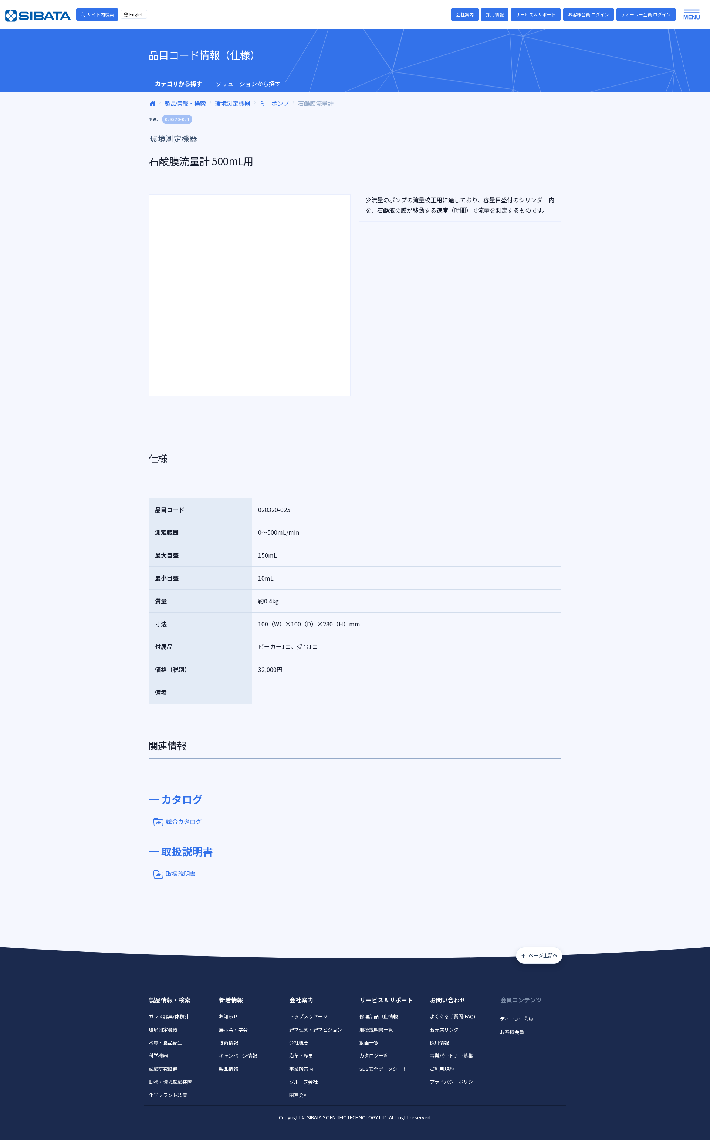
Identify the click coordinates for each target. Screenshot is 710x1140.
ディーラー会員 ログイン (646, 14)
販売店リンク (444, 1029)
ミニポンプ (274, 103)
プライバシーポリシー (454, 1081)
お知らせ (228, 1016)
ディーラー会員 (516, 1018)
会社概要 (298, 1042)
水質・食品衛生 (165, 1042)
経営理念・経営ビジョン (315, 1029)
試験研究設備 (163, 1068)
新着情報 (231, 999)
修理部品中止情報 (378, 1016)
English (136, 14)
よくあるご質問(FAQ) (452, 1016)
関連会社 (298, 1095)
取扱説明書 (181, 873)
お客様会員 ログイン (588, 14)
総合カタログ (184, 821)
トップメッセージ (308, 1016)
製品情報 (228, 1068)
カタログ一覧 (373, 1055)
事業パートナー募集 (451, 1055)
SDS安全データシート (383, 1068)
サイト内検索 (100, 14)
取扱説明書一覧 (376, 1029)
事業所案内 (301, 1068)
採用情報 (495, 14)
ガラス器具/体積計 (169, 1016)
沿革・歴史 (301, 1055)
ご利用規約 (442, 1068)
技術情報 (228, 1042)
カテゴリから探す (178, 83)
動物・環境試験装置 (170, 1081)
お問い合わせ (448, 999)
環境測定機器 (232, 103)
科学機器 (158, 1055)
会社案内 (465, 14)
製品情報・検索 (185, 103)
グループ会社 (303, 1081)
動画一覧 (369, 1042)
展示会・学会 (233, 1029)
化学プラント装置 (168, 1095)
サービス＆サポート (536, 14)
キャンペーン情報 (238, 1055)
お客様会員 (512, 1031)
